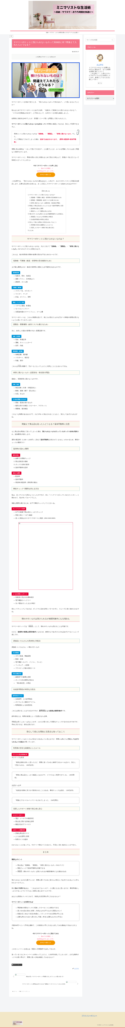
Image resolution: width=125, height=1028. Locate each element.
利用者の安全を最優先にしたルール (42, 225)
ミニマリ (100, 65)
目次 (43, 191)
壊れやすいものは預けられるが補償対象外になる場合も (46, 214)
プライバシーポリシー (89, 1015)
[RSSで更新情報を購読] (101, 83)
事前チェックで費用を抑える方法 (41, 211)
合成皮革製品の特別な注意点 (40, 219)
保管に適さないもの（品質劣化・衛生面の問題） (46, 203)
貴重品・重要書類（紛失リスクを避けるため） (45, 200)
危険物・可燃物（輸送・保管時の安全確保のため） (46, 197)
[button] (112, 40)
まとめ (31, 230)
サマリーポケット (45, 174)
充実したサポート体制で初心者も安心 (42, 227)
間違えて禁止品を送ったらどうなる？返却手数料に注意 (46, 205)
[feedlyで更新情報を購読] (99, 83)
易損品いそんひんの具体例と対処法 (42, 216)
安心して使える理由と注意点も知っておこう (43, 222)
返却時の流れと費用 (37, 208)
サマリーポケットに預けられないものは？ (42, 194)
